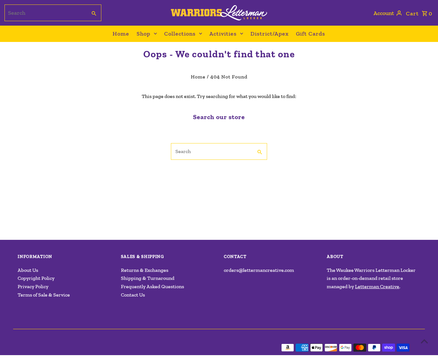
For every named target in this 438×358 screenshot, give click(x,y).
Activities (223, 33)
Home (121, 33)
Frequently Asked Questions (152, 286)
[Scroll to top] (424, 341)
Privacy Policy (33, 286)
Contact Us (133, 295)
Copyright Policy (36, 278)
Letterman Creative (377, 286)
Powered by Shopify (118, 348)
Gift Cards (310, 33)
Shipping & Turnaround (147, 278)
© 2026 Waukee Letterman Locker (55, 348)
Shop (143, 33)
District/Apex (269, 33)
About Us (28, 270)
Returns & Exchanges (144, 270)
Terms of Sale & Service (44, 295)
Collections (180, 33)
